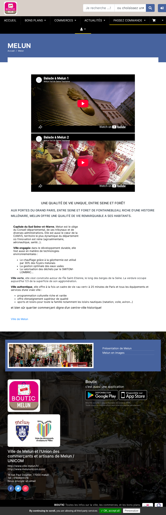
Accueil (10, 20)
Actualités (93, 20)
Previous (4, 356)
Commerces (64, 20)
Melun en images (113, 352)
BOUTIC (59, 504)
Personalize (131, 510)
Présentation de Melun (117, 348)
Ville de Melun (19, 319)
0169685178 (21, 477)
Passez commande (128, 20)
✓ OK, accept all (110, 510)
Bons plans (34, 20)
